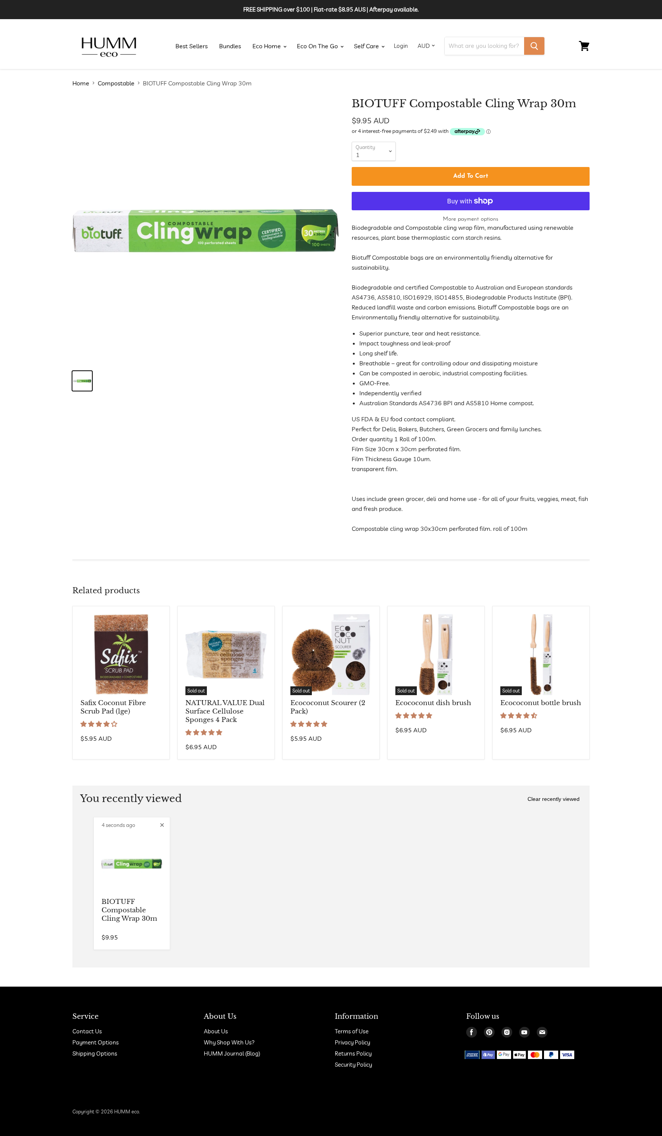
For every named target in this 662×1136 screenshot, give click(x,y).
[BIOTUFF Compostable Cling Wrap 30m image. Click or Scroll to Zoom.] (205, 230)
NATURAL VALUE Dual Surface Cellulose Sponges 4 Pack (225, 711)
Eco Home (267, 46)
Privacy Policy (352, 1042)
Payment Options (95, 1042)
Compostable (116, 83)
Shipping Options (94, 1053)
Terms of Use (352, 1031)
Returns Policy (353, 1053)
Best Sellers (191, 46)
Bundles (230, 46)
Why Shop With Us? (229, 1042)
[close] (162, 825)
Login (401, 45)
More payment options (470, 219)
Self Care (367, 46)
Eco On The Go (318, 46)
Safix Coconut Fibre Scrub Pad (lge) (113, 707)
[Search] (534, 46)
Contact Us (87, 1031)
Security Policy (353, 1064)
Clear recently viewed (554, 799)
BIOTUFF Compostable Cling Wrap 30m (129, 910)
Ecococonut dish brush (433, 703)
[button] (99, 724)
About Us (216, 1031)
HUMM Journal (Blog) (232, 1053)
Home (80, 83)
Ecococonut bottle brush (540, 703)
